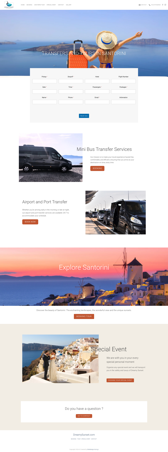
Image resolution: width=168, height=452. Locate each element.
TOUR (78, 439)
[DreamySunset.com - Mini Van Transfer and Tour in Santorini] (9, 5)
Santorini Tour (39, 5)
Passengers (97, 87)
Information (123, 97)
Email (97, 97)
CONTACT (94, 439)
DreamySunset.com (84, 434)
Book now (84, 116)
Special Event (51, 5)
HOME (22, 5)
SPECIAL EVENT (85, 439)
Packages (123, 87)
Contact (61, 5)
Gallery (68, 5)
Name (44, 97)
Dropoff (71, 77)
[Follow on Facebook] (163, 5)
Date (44, 87)
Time (71, 87)
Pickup (44, 77)
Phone (71, 97)
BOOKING (29, 5)
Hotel (97, 77)
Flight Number (123, 77)
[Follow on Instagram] (165, 5)
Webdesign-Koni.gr (93, 449)
